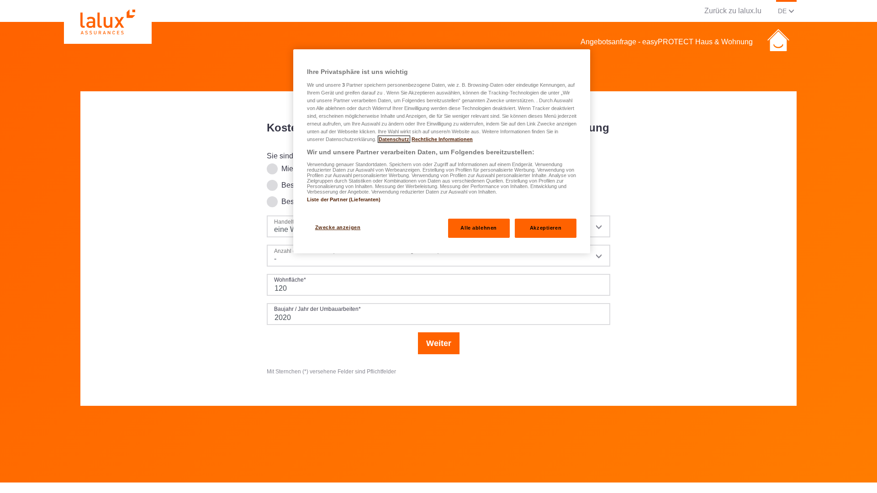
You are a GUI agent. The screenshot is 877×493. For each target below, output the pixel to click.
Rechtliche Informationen (442, 139)
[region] (441, 151)
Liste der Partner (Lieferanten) (344, 199)
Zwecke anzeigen (338, 227)
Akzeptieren (545, 228)
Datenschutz (394, 139)
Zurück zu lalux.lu (732, 11)
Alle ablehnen (478, 228)
